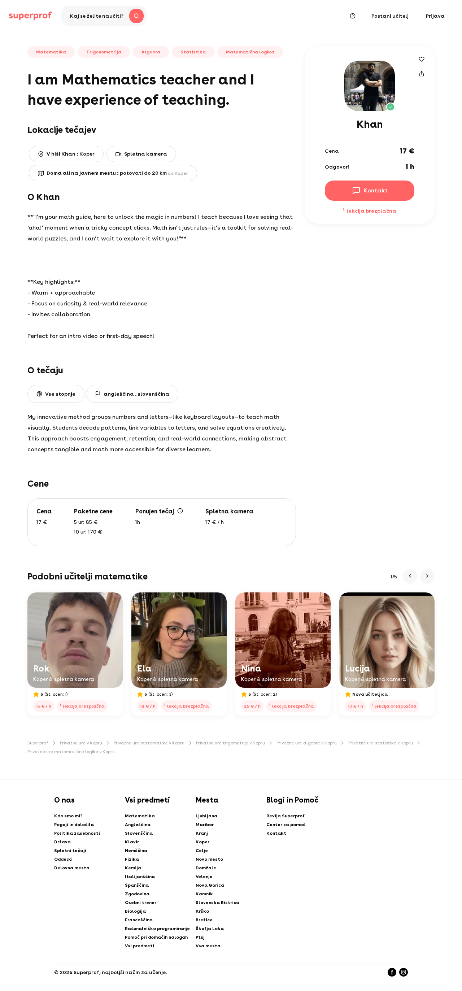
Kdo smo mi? (68, 815)
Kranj (202, 833)
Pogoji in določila (74, 824)
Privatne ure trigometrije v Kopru (230, 743)
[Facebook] (392, 972)
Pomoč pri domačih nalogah (156, 937)
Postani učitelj (390, 16)
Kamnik (204, 893)
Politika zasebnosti (77, 833)
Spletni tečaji (70, 850)
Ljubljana (206, 815)
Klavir (132, 841)
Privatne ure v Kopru (81, 743)
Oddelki (63, 859)
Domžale (206, 867)
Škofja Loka (210, 928)
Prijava (435, 16)
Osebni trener (140, 902)
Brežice (204, 919)
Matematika (140, 815)
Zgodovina (137, 893)
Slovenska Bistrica (217, 902)
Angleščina (138, 824)
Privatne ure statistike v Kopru (380, 743)
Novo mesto (209, 859)
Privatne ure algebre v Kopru (306, 743)
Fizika (132, 859)
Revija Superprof (285, 815)
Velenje (204, 876)
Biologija (135, 911)
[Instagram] (403, 972)
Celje (202, 850)
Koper (202, 841)
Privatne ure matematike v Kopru (149, 743)
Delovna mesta (72, 867)
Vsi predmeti (139, 945)
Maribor (205, 824)
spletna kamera (145, 154)
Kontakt (276, 833)
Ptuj (200, 937)
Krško (202, 911)
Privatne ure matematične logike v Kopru (71, 751)
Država (62, 841)
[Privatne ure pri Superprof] (30, 16)
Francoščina (139, 919)
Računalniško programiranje (157, 928)
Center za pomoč (285, 824)
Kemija (133, 867)
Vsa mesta (208, 945)
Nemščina (136, 850)
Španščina (137, 885)
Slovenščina (139, 833)
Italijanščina (140, 876)
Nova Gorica (210, 885)
